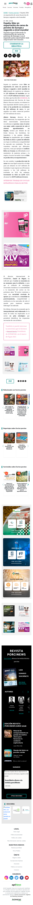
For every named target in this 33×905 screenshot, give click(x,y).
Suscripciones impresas (16, 861)
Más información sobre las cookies (16, 841)
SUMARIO (22, 673)
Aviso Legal (16, 832)
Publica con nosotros (16, 867)
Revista (4, 7)
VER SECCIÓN (16, 530)
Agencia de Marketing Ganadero (20, 895)
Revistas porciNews (16, 848)
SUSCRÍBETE (23, 676)
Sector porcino (14, 13)
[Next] (28, 407)
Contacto (16, 870)
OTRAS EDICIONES (16, 796)
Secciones (9, 7)
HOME (6, 13)
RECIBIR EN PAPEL (22, 683)
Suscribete (7, 658)
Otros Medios (16, 851)
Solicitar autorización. (20, 895)
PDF (16, 51)
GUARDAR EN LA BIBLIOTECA (16, 45)
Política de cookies (16, 838)
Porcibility (21, 7)
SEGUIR (12, 710)
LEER (21, 670)
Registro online (16, 858)
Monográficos (28, 7)
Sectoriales (15, 7)
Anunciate (16, 864)
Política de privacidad (16, 835)
